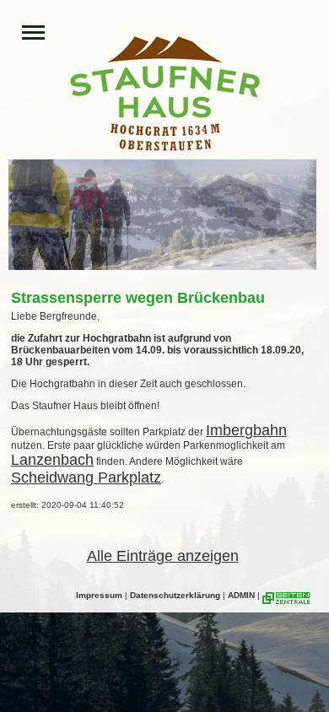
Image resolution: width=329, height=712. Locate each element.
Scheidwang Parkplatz (86, 477)
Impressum (99, 595)
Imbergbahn (246, 430)
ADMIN (241, 595)
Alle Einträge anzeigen (163, 555)
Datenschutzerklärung (175, 595)
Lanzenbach (52, 459)
